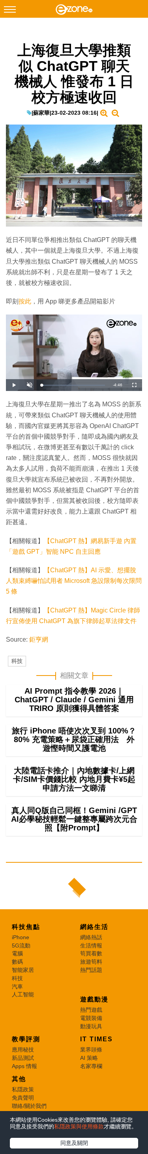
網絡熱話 (91, 937)
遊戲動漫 (94, 999)
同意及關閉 (74, 1143)
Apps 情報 (24, 1066)
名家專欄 (91, 1066)
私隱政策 (23, 1089)
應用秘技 (23, 1049)
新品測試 (23, 1058)
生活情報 (91, 945)
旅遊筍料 (91, 962)
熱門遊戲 (91, 1010)
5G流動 (21, 945)
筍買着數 (91, 953)
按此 (25, 301)
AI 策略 (89, 1058)
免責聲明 (23, 1097)
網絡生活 (94, 926)
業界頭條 (91, 1049)
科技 (16, 661)
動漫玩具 (91, 1026)
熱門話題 (91, 970)
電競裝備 (91, 1018)
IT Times (96, 1039)
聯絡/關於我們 (29, 1106)
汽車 (17, 986)
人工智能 (23, 994)
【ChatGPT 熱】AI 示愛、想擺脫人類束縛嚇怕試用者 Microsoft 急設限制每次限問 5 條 (74, 581)
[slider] (73, 385)
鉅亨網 (38, 639)
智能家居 (23, 970)
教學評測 (26, 1039)
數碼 (17, 962)
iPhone (20, 937)
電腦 (17, 953)
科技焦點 (26, 926)
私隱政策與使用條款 (79, 1126)
